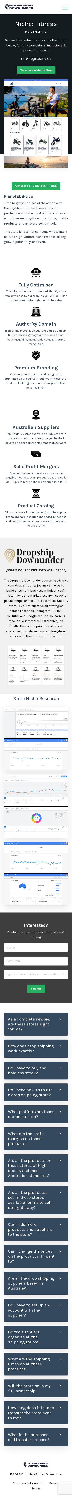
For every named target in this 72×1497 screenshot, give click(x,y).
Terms (36, 1488)
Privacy (54, 1483)
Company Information (28, 1483)
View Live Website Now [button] (36, 70)
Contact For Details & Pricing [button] (36, 185)
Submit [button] (36, 988)
